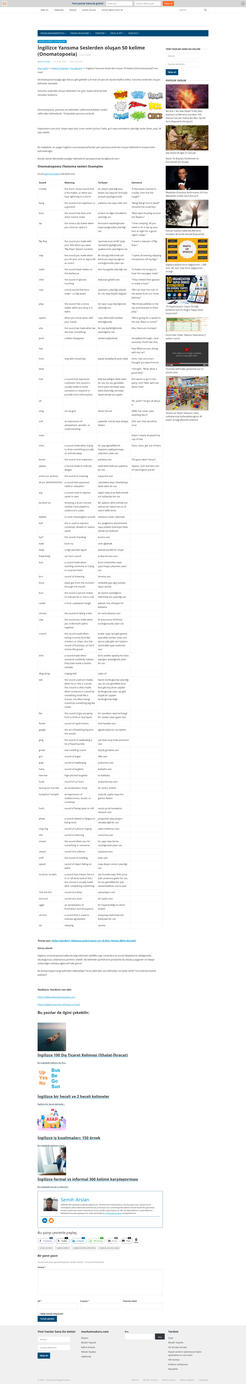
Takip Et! (44, 10)
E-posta (84, 1301)
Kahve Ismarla (89, 10)
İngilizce (133, 33)
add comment (76, 61)
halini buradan (51, 173)
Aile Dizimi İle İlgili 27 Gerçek (181, 153)
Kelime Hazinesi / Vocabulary (52, 41)
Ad (40, 1301)
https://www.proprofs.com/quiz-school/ (59, 1004)
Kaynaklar (173, 1368)
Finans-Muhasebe (79, 33)
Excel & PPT (116, 33)
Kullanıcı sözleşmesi (178, 1364)
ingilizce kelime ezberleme (85, 1248)
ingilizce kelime (63, 1248)
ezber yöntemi (46, 1248)
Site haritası (174, 1359)
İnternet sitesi (130, 1301)
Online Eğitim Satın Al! (112, 10)
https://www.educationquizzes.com (56, 997)
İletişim (72, 10)
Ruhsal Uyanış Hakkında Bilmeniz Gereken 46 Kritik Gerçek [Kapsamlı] (185, 232)
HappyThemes (63, 1380)
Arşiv (170, 1337)
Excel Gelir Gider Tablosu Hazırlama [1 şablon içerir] (186, 336)
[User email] (51, 1220)
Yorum (42, 1267)
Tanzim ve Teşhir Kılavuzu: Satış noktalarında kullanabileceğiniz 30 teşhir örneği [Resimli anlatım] (184, 416)
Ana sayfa (43, 68)
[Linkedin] (44, 1220)
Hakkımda (59, 10)
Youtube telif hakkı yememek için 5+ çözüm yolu (185, 370)
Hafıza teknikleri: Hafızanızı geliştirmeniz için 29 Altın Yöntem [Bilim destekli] (94, 940)
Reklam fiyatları (88, 1351)
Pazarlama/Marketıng (52, 33)
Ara (126, 1331)
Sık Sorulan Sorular (177, 1347)
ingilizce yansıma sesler (109, 1248)
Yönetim (99, 33)
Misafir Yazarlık (88, 1342)
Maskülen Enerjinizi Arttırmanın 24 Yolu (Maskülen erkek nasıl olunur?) (187, 194)
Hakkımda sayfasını (113, 1213)
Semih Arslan (44, 61)
